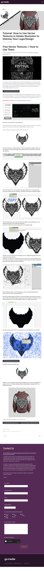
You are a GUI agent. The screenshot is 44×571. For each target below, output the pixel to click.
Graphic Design (17, 431)
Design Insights (8, 5)
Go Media (5, 456)
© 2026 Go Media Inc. (9, 563)
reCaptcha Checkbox (9, 537)
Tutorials (13, 5)
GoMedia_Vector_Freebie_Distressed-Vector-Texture (20, 100)
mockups (36, 382)
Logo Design (15, 515)
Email (6, 497)
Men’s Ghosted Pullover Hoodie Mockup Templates (24, 384)
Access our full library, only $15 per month (29, 422)
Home (4, 5)
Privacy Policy (26, 563)
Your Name (7, 483)
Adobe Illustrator (8, 431)
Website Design (7, 515)
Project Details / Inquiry (9, 522)
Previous (5, 435)
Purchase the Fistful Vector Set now (11, 91)
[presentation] (12, 541)
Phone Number (7, 504)
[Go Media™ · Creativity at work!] (5, 2)
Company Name (8, 490)
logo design (13, 431)
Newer (39, 435)
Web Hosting (23, 515)
